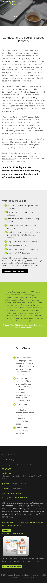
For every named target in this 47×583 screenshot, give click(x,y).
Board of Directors (10, 454)
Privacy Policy (28, 577)
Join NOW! (6, 530)
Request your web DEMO (15, 271)
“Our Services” (8, 158)
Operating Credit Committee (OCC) (16, 464)
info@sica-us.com (18, 484)
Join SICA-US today (12, 167)
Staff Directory (8, 459)
